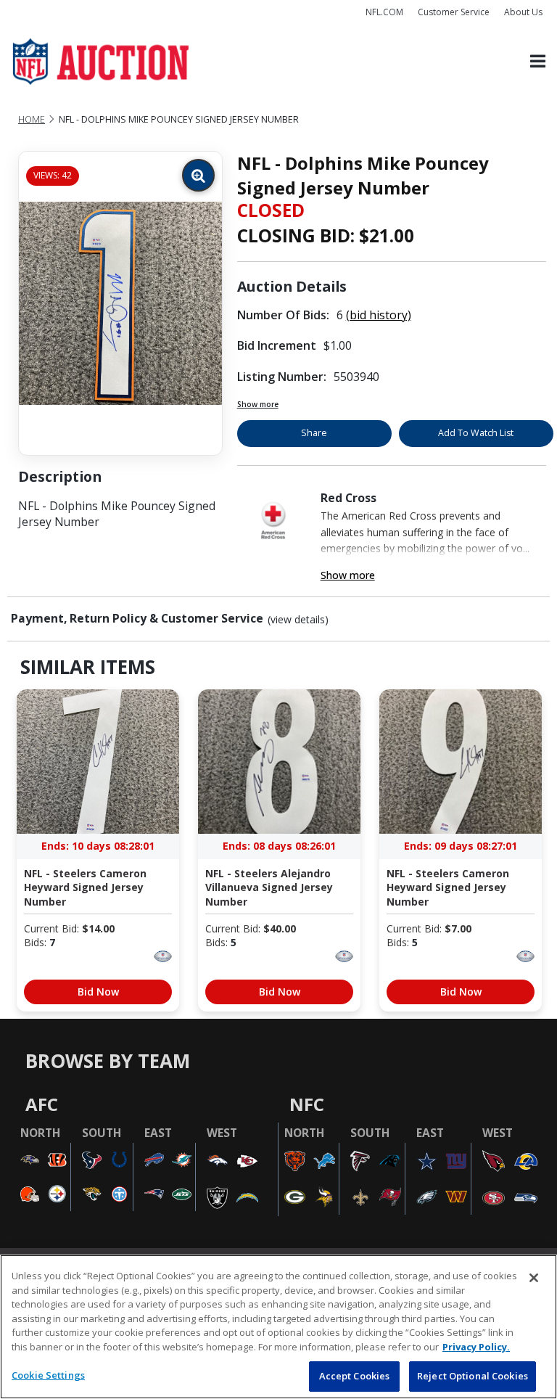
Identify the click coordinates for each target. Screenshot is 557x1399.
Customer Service (454, 12)
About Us (523, 12)
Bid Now (98, 991)
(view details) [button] (298, 619)
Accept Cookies (354, 1375)
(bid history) (378, 315)
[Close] (534, 1278)
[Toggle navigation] (537, 62)
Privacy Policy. (476, 1346)
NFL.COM (384, 12)
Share (314, 433)
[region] (278, 1327)
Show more (257, 404)
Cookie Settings (48, 1375)
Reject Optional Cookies (472, 1375)
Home (31, 119)
